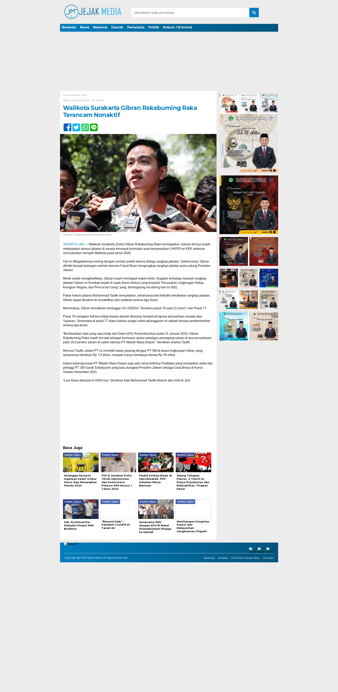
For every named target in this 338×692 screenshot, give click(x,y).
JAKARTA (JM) (73, 244)
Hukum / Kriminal (177, 27)
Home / (67, 94)
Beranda (69, 27)
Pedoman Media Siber (245, 557)
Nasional (100, 27)
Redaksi (223, 557)
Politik (153, 27)
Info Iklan (268, 557)
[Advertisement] (169, 61)
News (84, 27)
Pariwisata (136, 27)
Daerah (117, 27)
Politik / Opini (79, 94)
